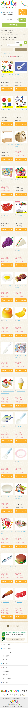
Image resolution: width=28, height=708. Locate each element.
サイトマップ (22, 706)
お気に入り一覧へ (7, 53)
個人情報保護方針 (6, 706)
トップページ (4, 30)
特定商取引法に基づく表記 (14, 706)
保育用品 (11, 30)
